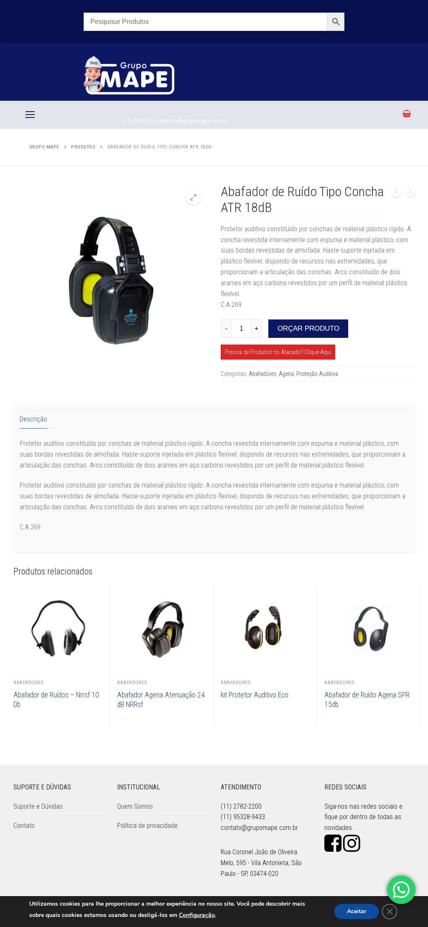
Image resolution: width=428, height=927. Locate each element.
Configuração (197, 915)
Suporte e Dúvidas (38, 806)
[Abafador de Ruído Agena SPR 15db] (396, 193)
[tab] (33, 419)
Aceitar (356, 911)
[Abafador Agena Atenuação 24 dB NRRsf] (410, 193)
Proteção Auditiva (317, 373)
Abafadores (262, 373)
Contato (24, 826)
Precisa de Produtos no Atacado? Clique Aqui (278, 352)
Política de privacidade (147, 826)
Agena (286, 373)
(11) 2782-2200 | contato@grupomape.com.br (175, 120)
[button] (193, 197)
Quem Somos (135, 806)
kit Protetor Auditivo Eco (254, 695)
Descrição (33, 419)
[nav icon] (30, 114)
